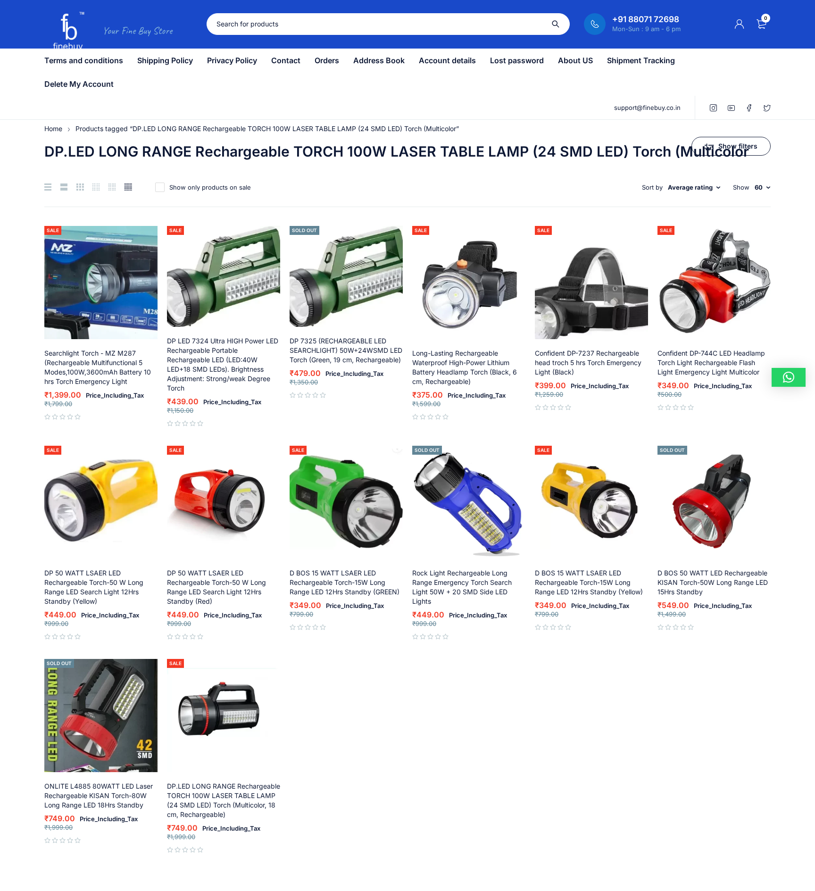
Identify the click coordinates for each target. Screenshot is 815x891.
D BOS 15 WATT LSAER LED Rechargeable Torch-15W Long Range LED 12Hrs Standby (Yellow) (589, 582)
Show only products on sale (210, 187)
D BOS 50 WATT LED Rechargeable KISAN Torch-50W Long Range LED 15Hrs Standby (712, 582)
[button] (789, 377)
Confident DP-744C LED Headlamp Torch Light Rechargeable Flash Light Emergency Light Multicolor (711, 362)
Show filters (737, 146)
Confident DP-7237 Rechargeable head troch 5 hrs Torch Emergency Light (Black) (588, 362)
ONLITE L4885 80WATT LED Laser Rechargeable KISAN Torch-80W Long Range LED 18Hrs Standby (98, 795)
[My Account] (739, 24)
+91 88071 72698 (645, 19)
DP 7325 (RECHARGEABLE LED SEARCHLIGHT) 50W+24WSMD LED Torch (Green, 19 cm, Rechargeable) (346, 350)
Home (53, 129)
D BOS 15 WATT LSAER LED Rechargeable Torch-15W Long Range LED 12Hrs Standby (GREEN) (344, 582)
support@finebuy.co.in (647, 107)
